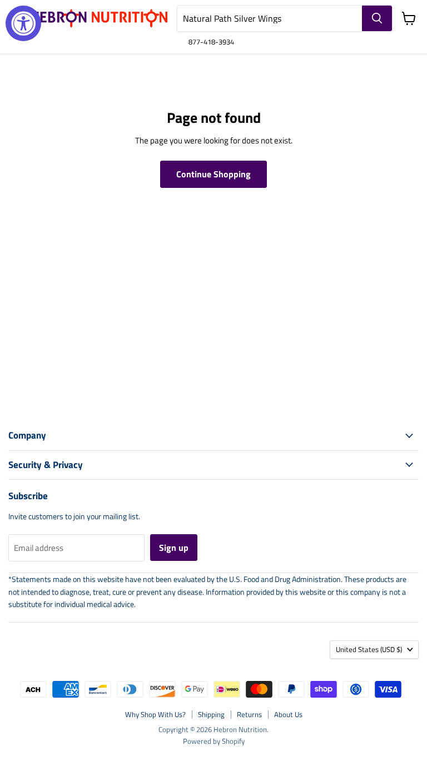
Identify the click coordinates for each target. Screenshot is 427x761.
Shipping (211, 714)
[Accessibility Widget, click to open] (23, 23)
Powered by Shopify (214, 741)
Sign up (173, 547)
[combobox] (269, 18)
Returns (249, 714)
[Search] (377, 18)
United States (369, 649)
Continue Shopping (213, 174)
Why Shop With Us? (155, 714)
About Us (288, 714)
